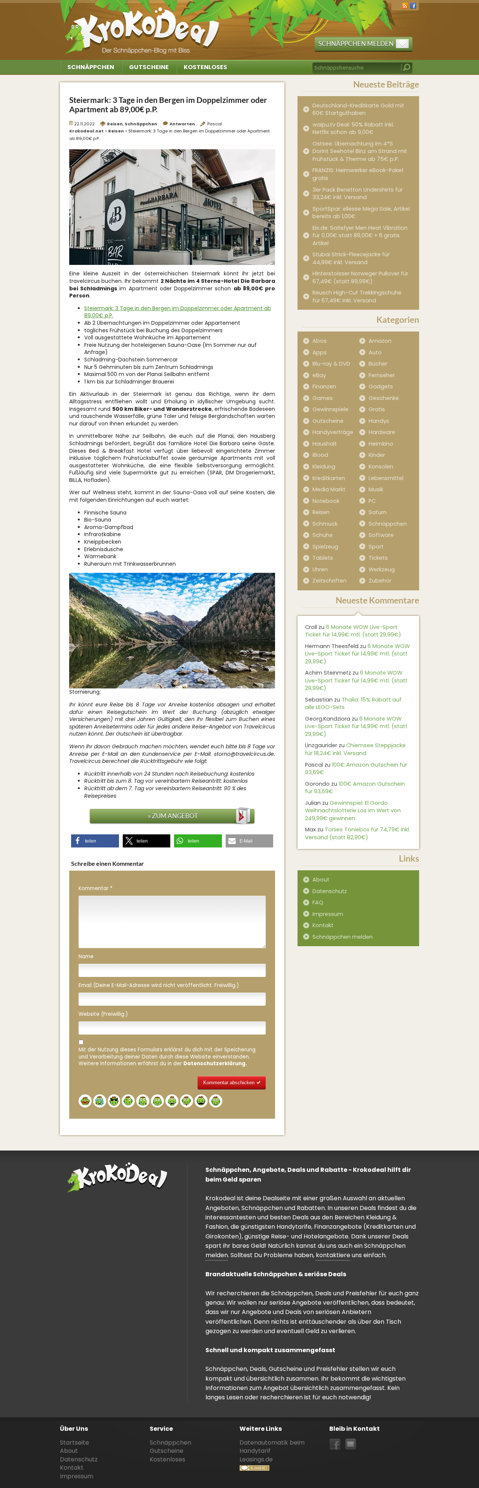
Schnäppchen (90, 67)
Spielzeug (325, 546)
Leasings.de (256, 1459)
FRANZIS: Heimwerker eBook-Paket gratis (358, 174)
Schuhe (322, 535)
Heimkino (381, 443)
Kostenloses (205, 67)
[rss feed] (405, 5)
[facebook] (413, 5)
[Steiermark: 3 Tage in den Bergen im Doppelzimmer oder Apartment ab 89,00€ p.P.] (172, 207)
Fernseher (382, 375)
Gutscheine (149, 67)
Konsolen (381, 466)
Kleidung (323, 466)
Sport (376, 546)
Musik (376, 489)
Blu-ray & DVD (331, 363)
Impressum (327, 914)
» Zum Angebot (173, 816)
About (320, 879)
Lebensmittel (386, 478)
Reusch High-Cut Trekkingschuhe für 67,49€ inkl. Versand (357, 296)
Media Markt (328, 489)
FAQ (317, 902)
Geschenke (384, 398)
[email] (350, 1444)
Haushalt (324, 443)
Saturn (378, 512)
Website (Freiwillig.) (103, 1014)
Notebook (325, 501)
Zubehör (380, 580)
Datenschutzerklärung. (215, 1063)
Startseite (74, 1442)
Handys (379, 421)
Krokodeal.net (143, 26)
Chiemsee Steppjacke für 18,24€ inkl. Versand (355, 749)
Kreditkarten (328, 478)
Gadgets (381, 386)
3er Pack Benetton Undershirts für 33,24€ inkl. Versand (357, 193)
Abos (319, 341)
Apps (319, 352)
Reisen (115, 124)
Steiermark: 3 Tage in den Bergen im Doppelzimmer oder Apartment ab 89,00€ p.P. (177, 312)
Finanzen (324, 386)
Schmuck (325, 524)
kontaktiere (333, 1255)
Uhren (320, 569)
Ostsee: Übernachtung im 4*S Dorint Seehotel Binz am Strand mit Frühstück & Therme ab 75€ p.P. (359, 151)
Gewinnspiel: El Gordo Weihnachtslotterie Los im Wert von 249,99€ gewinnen (353, 810)
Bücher (378, 363)
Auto (375, 352)
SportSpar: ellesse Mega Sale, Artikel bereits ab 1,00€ (361, 212)
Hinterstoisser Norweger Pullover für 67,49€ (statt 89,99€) (360, 277)
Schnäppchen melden (356, 44)
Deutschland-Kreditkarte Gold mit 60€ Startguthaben (358, 109)
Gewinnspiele (330, 409)
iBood (320, 455)
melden (216, 1255)
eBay (319, 375)
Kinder (377, 455)
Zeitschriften (329, 580)
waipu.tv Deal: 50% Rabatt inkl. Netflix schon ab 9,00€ (353, 128)
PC (372, 501)
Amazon (380, 341)
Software (381, 535)
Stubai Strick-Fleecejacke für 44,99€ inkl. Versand (351, 258)
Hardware (382, 432)
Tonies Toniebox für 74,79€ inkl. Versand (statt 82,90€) (357, 833)
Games (322, 398)
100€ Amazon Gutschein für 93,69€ (356, 768)
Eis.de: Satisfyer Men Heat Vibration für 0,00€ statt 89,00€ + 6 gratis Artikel (360, 235)
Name (86, 956)
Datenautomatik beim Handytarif (272, 1446)
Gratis (377, 409)
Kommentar (95, 888)
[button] (95, 840)
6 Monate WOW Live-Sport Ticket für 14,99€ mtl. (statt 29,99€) (353, 631)
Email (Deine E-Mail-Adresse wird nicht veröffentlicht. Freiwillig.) (159, 985)
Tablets (322, 558)
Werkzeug (382, 569)
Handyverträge (332, 432)
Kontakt (322, 925)
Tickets (378, 558)
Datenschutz (329, 891)
